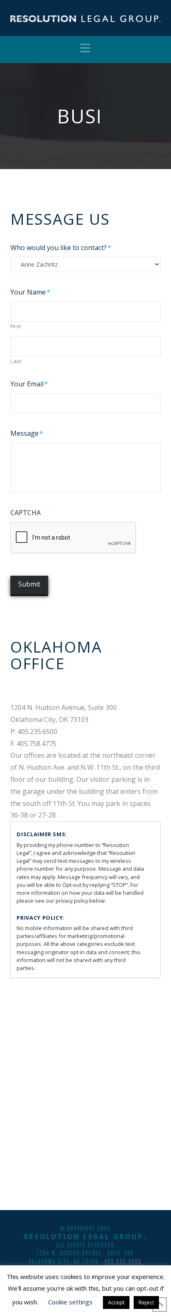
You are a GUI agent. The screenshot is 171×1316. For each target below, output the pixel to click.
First (15, 326)
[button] (85, 48)
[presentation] (73, 538)
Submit (29, 584)
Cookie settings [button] (70, 1302)
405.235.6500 (123, 1261)
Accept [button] (116, 1302)
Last (15, 361)
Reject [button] (146, 1302)
